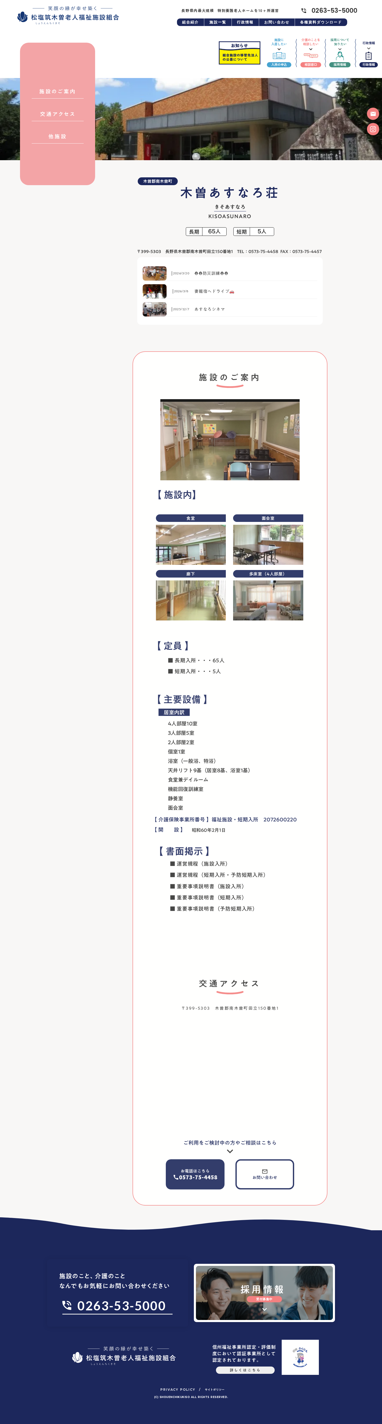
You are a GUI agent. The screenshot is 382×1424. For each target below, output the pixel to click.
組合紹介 (190, 22)
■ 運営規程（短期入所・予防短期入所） (219, 875)
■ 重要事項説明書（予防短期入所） (214, 908)
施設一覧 (217, 22)
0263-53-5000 (334, 10)
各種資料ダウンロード (321, 22)
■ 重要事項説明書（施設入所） (208, 886)
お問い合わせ (276, 22)
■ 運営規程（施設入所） (200, 863)
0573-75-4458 (198, 1177)
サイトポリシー (215, 1390)
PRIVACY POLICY (177, 1389)
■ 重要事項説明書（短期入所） (208, 897)
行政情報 (245, 22)
